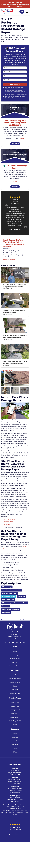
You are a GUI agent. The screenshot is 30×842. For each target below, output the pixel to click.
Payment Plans (15, 658)
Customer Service (15, 666)
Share (22, 138)
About (15, 733)
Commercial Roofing (15, 678)
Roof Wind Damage (9, 519)
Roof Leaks (6, 524)
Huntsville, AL (15, 713)
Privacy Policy (12, 97)
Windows (15, 690)
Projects (15, 744)
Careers (15, 748)
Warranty (15, 655)
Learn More (15, 186)
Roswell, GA (15, 706)
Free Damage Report (8, 596)
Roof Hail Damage (8, 521)
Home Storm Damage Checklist (11, 590)
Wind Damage (6, 612)
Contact (15, 662)
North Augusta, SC (15, 721)
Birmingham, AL (15, 710)
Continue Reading (9, 259)
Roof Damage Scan (8, 599)
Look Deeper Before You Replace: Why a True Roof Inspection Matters (13, 243)
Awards (15, 741)
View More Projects (7, 370)
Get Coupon (15, 143)
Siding (15, 686)
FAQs (15, 651)
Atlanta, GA (15, 702)
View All (15, 724)
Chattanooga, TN (15, 717)
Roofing (15, 675)
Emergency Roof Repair (9, 593)
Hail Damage (21, 596)
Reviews (15, 737)
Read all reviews (15, 229)
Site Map (19, 833)
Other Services (15, 693)
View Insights (15, 84)
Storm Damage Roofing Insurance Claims (14, 603)
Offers (15, 752)
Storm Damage (6, 587)
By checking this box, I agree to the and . (15, 97)
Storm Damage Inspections (10, 609)
